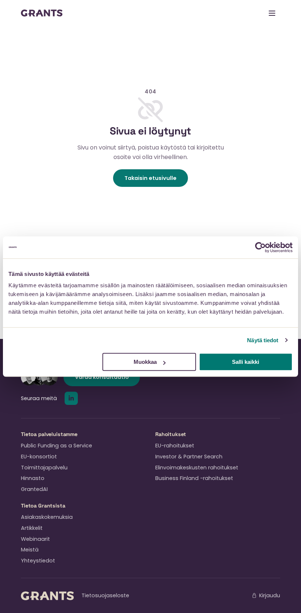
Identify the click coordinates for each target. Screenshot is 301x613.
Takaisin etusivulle (150, 178)
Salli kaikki (245, 362)
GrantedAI (34, 489)
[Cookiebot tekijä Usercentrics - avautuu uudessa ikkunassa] (260, 247)
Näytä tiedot (262, 340)
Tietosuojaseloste (105, 595)
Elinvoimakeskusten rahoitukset (196, 467)
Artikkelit (32, 528)
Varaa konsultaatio (102, 377)
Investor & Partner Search (188, 456)
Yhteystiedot (38, 560)
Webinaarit (35, 539)
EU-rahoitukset (174, 445)
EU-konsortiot (39, 456)
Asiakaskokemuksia (47, 517)
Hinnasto (32, 478)
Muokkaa (145, 362)
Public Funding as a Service (56, 445)
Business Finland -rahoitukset (194, 478)
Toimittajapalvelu (44, 467)
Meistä (30, 549)
